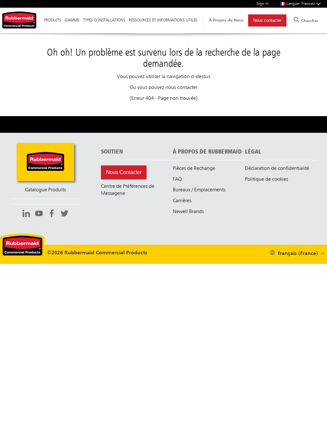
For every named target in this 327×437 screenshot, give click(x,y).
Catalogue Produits (45, 190)
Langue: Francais (301, 4)
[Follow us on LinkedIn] (26, 214)
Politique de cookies (266, 179)
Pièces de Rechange (194, 168)
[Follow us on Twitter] (64, 214)
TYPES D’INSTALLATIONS (104, 20)
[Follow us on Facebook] (51, 214)
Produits (52, 20)
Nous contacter (267, 20)
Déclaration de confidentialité (277, 168)
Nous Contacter (123, 172)
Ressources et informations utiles (163, 20)
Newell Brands (188, 211)
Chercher (309, 21)
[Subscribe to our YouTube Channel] (39, 214)
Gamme (72, 20)
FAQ (177, 179)
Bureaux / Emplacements (199, 190)
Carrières (182, 200)
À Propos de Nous (226, 20)
